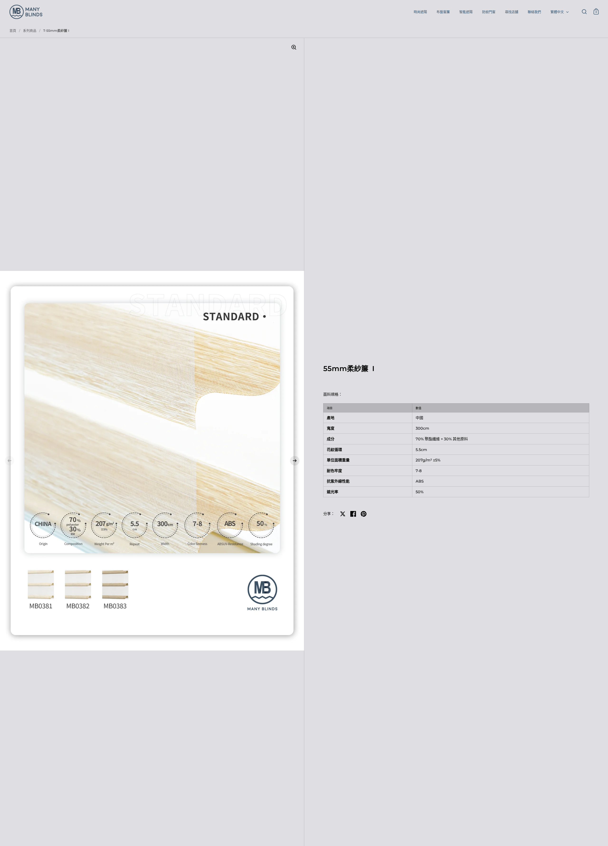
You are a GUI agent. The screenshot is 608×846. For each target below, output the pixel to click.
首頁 (13, 30)
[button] (9, 460)
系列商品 (29, 30)
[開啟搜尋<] (584, 11)
